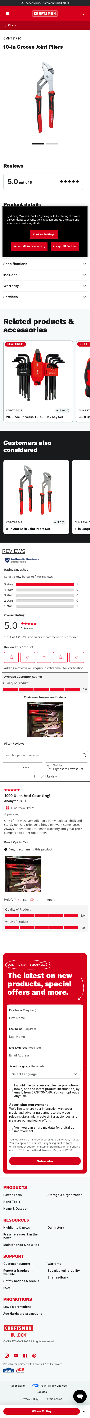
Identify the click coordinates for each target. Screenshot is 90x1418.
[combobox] (45, 1074)
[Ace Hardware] (20, 1369)
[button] (45, 176)
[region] (45, 386)
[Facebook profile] (25, 1355)
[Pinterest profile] (34, 1355)
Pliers (12, 25)
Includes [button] (10, 275)
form (69, 1143)
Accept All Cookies (65, 246)
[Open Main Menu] (7, 13)
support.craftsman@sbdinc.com (46, 1146)
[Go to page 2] (52, 143)
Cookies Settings (43, 234)
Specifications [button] (15, 264)
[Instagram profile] (6, 1355)
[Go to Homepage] (45, 13)
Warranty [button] (11, 286)
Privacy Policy (69, 1139)
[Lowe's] (8, 1369)
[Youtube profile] (16, 1355)
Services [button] (10, 297)
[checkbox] (11, 1090)
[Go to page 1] (38, 143)
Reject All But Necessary (29, 246)
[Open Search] (82, 13)
